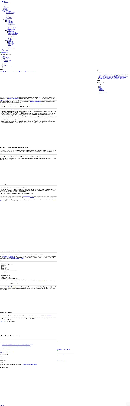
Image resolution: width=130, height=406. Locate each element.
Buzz (100, 87)
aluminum (39, 97)
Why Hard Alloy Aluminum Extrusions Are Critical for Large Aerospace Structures (112, 77)
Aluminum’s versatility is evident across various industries (11, 109)
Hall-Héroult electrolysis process (13, 98)
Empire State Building (3, 100)
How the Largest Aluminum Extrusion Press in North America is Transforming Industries (113, 76)
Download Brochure (3, 350)
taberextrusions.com (4, 321)
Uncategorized (101, 92)
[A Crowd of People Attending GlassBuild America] (28, 310)
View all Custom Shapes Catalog (62, 360)
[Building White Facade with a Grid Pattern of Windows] (28, 182)
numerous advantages (26, 196)
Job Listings (101, 89)
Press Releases (101, 90)
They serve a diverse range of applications (10, 257)
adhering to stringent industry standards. (17, 258)
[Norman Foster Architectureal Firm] (28, 145)
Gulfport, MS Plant (9, 262)
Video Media (101, 93)
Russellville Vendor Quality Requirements (6, 351)
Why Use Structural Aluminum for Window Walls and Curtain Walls (18, 71)
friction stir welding (31, 317)
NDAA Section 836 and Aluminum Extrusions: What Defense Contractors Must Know (113, 75)
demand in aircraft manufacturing (35, 101)
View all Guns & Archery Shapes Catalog (63, 349)
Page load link (2, 405)
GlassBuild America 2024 (12, 286)
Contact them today (42, 280)
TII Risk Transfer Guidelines (4, 352)
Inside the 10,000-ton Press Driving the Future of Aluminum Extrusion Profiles (111, 78)
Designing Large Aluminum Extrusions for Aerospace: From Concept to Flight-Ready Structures (114, 74)
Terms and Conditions (33, 364)
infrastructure (49, 315)
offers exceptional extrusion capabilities (7, 256)
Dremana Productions (26, 364)
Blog (100, 86)
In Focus (100, 88)
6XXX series (32, 197)
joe (0, 73)
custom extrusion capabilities (34, 253)
